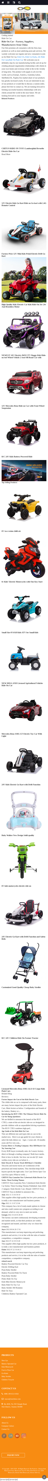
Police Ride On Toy (9, 1279)
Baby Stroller (6, 1376)
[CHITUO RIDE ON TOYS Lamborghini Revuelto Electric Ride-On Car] (24, 122)
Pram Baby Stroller (9, 1270)
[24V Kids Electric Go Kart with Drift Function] (24, 760)
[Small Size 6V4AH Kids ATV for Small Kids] (24, 608)
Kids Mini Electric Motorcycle (13, 1282)
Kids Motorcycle (7, 1367)
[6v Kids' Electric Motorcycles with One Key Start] (24, 557)
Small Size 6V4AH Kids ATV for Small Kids (20, 632)
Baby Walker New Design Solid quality (18, 835)
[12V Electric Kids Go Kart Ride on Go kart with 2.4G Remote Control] (24, 178)
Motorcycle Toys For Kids (22, 1470)
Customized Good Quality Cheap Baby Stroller (21, 987)
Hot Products (33, 1468)
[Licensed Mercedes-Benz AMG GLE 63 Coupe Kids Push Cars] (24, 1064)
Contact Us (5, 1429)
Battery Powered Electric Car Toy (15, 1264)
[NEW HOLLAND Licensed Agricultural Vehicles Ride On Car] (24, 658)
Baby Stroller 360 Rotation (12, 1288)
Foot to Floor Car (8, 1370)
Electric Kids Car (35, 1472)
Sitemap (40, 1468)
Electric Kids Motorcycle (22, 1472)
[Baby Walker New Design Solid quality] (24, 810)
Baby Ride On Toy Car (11, 1285)
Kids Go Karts (31, 57)
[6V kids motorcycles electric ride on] (24, 861)
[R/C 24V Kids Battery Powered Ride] (24, 432)
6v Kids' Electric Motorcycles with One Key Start (22, 582)
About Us (5, 1423)
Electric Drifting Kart (10, 1267)
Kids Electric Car (35, 1470)
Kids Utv (20, 57)
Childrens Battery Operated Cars (14, 1294)
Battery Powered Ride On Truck (14, 1273)
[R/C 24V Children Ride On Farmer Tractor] (24, 1013)
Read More (6, 154)
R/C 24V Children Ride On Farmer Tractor (20, 1038)
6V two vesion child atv (11, 531)
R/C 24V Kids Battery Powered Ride (17, 457)
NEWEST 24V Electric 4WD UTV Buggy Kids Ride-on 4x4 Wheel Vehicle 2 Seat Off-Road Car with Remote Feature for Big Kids (24, 357)
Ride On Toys (7, 1291)
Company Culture (8, 1426)
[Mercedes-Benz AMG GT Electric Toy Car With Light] (24, 709)
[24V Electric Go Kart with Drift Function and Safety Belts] (24, 912)
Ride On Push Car (16, 60)
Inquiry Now (13, 1455)
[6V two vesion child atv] (24, 506)
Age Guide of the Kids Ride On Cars (15, 1131)
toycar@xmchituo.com (13, 1399)
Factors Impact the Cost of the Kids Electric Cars (20, 1099)
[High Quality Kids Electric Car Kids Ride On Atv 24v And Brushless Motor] (24, 280)
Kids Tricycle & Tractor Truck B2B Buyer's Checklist (21, 1163)
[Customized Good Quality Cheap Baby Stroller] (24, 962)
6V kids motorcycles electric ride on (16, 886)
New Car (5, 1360)
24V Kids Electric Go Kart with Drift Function (21, 785)
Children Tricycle (8, 1380)
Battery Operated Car (9, 1364)
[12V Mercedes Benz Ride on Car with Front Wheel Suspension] (24, 381)
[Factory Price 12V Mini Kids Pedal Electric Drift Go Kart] (24, 229)
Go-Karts (5, 1373)
